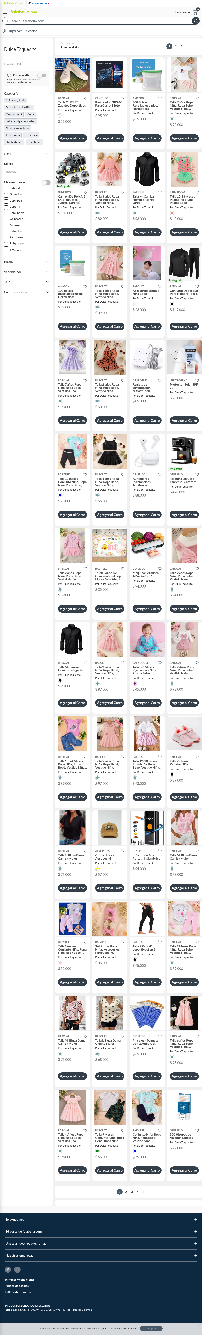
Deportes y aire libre (19, 107)
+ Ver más (16, 250)
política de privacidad (113, 1328)
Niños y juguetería (17, 128)
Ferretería (31, 134)
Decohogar (34, 141)
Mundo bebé (14, 114)
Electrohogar (14, 141)
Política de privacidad (18, 1292)
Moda (30, 114)
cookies (134, 1328)
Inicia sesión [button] (182, 12)
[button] (101, 21)
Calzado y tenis (15, 100)
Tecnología (13, 134)
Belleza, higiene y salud (21, 121)
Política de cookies (17, 1285)
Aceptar (151, 1328)
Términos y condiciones (19, 1279)
